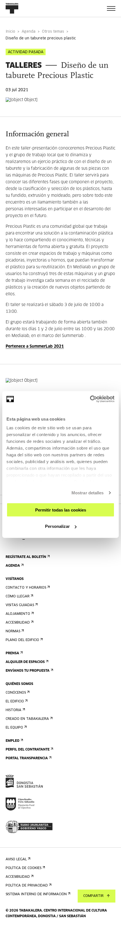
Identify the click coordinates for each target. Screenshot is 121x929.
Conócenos (16, 692)
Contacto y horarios (26, 587)
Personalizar (57, 526)
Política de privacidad (27, 885)
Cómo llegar (18, 596)
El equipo (14, 727)
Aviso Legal (16, 859)
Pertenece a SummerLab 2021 (35, 347)
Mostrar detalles (87, 492)
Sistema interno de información (36, 894)
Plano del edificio (22, 640)
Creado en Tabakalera (27, 719)
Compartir (93, 896)
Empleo (12, 741)
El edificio (15, 701)
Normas (13, 631)
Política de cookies (23, 868)
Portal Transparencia (27, 758)
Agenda (28, 32)
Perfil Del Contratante (28, 749)
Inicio (10, 32)
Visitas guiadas (20, 605)
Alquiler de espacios (25, 662)
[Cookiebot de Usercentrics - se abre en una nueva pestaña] (90, 399)
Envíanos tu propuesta (28, 671)
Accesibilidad (18, 622)
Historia (13, 710)
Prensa (12, 653)
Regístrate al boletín (26, 557)
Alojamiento (18, 614)
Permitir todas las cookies (60, 509)
